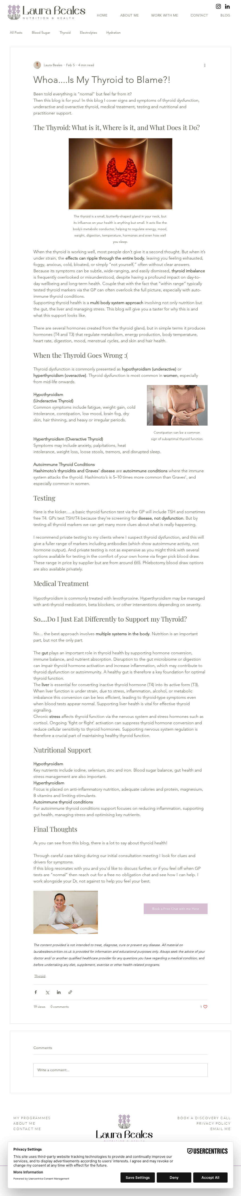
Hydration (113, 32)
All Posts (16, 32)
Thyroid (65, 32)
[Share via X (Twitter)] (47, 992)
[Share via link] (70, 992)
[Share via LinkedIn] (58, 992)
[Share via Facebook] (35, 992)
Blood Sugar (41, 32)
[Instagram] (218, 6)
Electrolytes (88, 32)
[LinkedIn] (227, 6)
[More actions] (205, 65)
